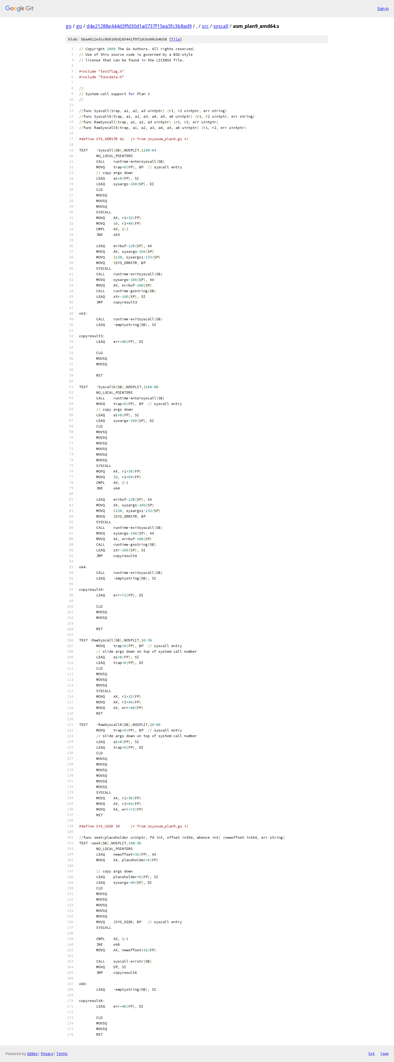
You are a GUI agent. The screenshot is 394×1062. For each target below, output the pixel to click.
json (384, 1053)
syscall (220, 26)
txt (371, 1053)
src (205, 26)
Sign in (383, 8)
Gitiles (32, 1053)
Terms (62, 1053)
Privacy (47, 1053)
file (175, 39)
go (69, 26)
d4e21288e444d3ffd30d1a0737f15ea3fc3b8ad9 (139, 26)
